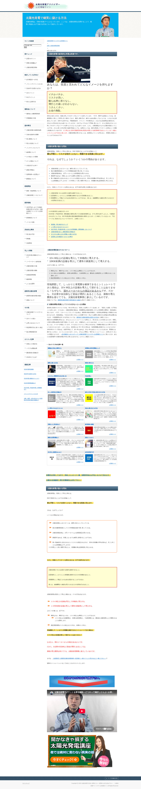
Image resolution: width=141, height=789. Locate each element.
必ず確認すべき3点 (32, 79)
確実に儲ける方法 (53, 362)
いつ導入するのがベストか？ (59, 227)
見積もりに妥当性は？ (54, 424)
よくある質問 (30, 283)
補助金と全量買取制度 (33, 113)
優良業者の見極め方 (32, 352)
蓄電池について (31, 179)
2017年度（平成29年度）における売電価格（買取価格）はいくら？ (71, 229)
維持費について (31, 152)
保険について (30, 300)
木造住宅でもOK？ (32, 165)
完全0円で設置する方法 (33, 88)
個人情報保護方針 (31, 332)
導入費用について (31, 139)
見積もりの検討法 (31, 344)
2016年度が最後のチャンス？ (34, 256)
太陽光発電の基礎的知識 (33, 130)
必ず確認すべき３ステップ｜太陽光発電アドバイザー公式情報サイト (82, 334)
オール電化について (32, 161)
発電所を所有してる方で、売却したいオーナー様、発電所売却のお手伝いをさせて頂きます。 (78, 475)
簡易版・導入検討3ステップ (59, 224)
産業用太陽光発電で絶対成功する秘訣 (69, 300)
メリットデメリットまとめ (34, 84)
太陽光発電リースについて (34, 195)
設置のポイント (31, 58)
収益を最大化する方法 (91, 408)
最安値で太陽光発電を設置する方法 (87, 317)
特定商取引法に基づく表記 (34, 327)
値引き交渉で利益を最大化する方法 (95, 392)
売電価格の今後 (31, 118)
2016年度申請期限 (29, 369)
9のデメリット (30, 97)
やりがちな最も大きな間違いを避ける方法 (64, 234)
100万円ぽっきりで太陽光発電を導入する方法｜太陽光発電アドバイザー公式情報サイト (34, 210)
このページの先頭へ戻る (111, 778)
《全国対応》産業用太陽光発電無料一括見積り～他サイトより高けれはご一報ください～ (79, 658)
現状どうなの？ (89, 437)
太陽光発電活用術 (31, 67)
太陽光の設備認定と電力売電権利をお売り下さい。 (64, 480)
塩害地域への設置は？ (33, 174)
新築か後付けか (89, 362)
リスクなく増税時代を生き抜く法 (57, 376)
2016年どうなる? (31, 357)
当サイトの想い (31, 318)
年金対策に (88, 376)
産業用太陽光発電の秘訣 (33, 295)
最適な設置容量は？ (53, 437)
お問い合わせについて (33, 323)
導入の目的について (32, 143)
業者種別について (31, 217)
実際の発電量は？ (31, 63)
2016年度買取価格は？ (30, 383)
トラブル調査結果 (31, 348)
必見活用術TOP (89, 452)
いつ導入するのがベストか (55, 408)
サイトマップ (26, 783)
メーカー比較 (30, 222)
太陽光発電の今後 (31, 266)
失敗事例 (29, 243)
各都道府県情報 (31, 275)
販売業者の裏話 (89, 424)
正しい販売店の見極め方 (54, 392)
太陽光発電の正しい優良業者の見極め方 (63, 232)
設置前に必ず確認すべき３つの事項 (62, 236)
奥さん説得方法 (31, 101)
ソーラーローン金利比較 (33, 261)
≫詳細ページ (79, 359)
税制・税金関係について (33, 191)
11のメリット (30, 93)
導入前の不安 (30, 234)
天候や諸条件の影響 (32, 134)
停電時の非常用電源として (92, 348)
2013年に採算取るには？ (55, 452)
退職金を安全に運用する (54, 348)
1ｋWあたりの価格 (32, 156)
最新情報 (29, 279)
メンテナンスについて (33, 148)
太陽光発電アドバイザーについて (34, 313)
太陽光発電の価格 (31, 270)
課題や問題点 (30, 170)
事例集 (28, 238)
